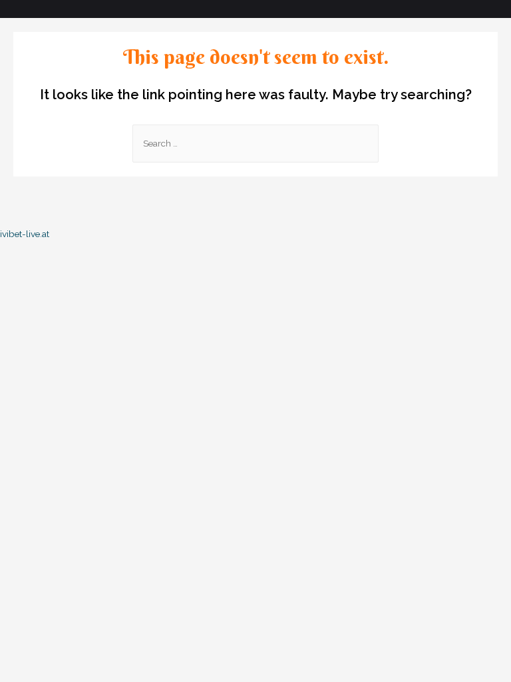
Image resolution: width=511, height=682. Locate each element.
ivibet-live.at (24, 233)
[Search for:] (255, 143)
